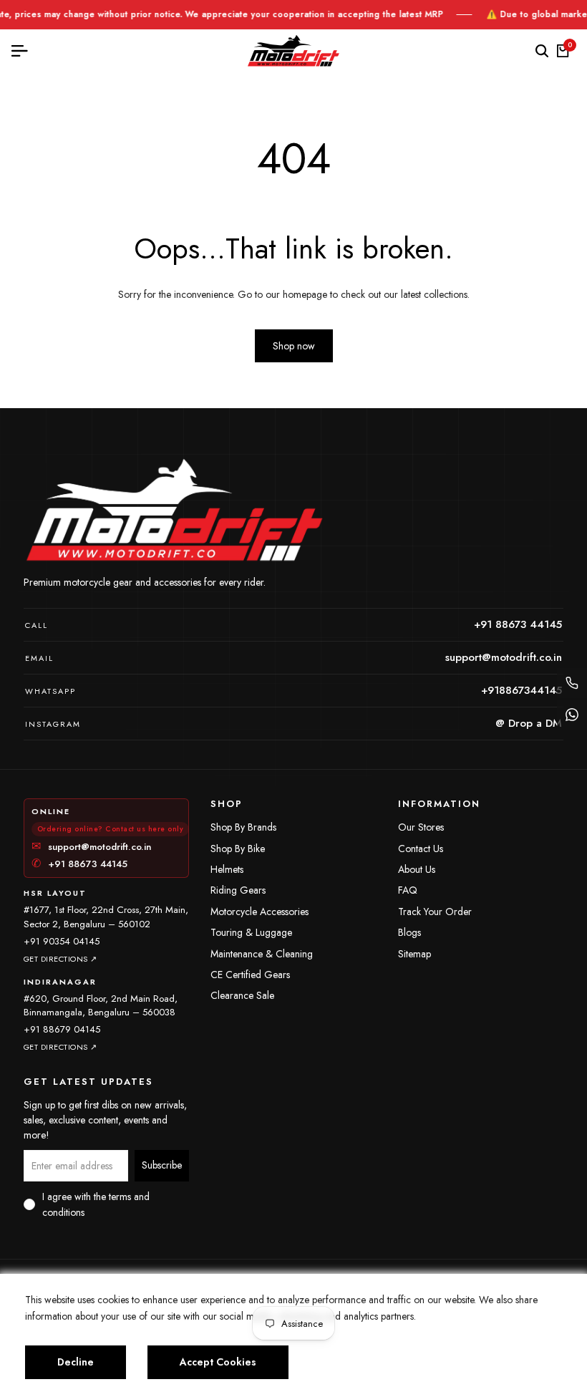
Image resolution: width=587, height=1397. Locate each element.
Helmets (226, 869)
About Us (416, 869)
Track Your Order (435, 911)
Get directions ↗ (60, 959)
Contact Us (420, 848)
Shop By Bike (237, 848)
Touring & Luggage (251, 932)
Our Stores (421, 827)
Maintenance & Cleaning (261, 954)
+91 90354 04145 (62, 941)
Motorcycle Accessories (259, 911)
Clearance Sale (242, 995)
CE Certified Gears (250, 974)
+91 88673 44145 (79, 864)
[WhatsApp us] (572, 715)
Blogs (409, 932)
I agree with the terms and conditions (96, 1204)
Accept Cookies (218, 1362)
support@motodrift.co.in (91, 847)
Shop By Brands (243, 827)
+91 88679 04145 (62, 1029)
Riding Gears (238, 890)
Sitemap (414, 954)
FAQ (407, 890)
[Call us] (572, 683)
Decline (75, 1362)
